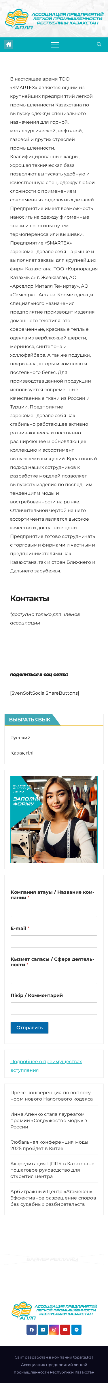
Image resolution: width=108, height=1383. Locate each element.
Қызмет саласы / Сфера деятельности (52, 961)
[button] (99, 44)
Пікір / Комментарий (37, 995)
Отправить (29, 1027)
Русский (20, 737)
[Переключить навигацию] (55, 44)
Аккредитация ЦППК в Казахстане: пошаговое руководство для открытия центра (52, 1170)
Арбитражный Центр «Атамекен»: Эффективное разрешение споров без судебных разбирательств (53, 1198)
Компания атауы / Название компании (52, 894)
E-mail (20, 928)
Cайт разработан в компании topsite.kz (53, 1357)
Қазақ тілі (21, 753)
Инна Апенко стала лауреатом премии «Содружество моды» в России (48, 1120)
